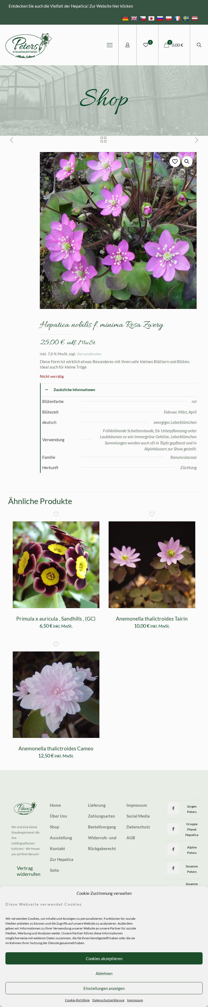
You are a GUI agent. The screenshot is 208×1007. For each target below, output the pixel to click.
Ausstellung (61, 837)
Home (55, 805)
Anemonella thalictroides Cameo (55, 748)
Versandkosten (89, 354)
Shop (54, 826)
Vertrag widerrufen (28, 871)
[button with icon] (173, 808)
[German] (126, 18)
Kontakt (57, 848)
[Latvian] (195, 18)
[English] (135, 18)
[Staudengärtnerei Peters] (28, 45)
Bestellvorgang (102, 826)
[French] (178, 18)
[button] (187, 161)
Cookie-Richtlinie (77, 1000)
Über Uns (58, 816)
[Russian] (161, 18)
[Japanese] (152, 18)
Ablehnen (104, 973)
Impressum (135, 1000)
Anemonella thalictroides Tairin (152, 618)
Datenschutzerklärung (108, 1000)
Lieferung (97, 805)
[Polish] (169, 18)
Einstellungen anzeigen (104, 988)
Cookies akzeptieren (104, 958)
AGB (130, 837)
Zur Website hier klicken (111, 6)
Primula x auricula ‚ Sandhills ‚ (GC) (56, 618)
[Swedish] (187, 18)
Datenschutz (138, 826)
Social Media (138, 816)
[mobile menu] (109, 45)
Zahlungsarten (101, 816)
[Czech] (143, 18)
